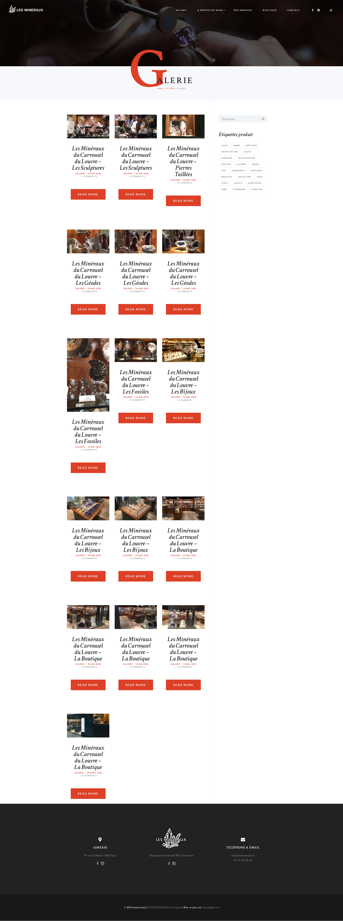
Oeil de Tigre (244, 177)
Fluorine (241, 164)
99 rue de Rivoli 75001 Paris (100, 855)
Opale (260, 177)
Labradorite (238, 170)
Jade (223, 170)
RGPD (152, 907)
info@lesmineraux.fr (243, 855)
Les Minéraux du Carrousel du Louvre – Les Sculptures (88, 158)
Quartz (238, 183)
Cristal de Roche (246, 158)
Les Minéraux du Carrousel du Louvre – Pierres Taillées (183, 161)
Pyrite (224, 183)
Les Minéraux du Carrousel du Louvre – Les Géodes (88, 273)
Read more (88, 194)
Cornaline (226, 158)
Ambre (236, 145)
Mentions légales (173, 907)
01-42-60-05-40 (243, 860)
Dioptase (226, 164)
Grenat (255, 164)
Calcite (247, 152)
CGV (159, 907)
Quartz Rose (254, 183)
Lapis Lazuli (256, 170)
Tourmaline (239, 189)
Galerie (80, 173)
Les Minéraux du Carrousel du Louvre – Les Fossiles (88, 432)
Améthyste (251, 145)
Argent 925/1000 (229, 152)
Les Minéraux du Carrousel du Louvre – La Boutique (183, 540)
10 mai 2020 (94, 173)
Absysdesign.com (210, 907)
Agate (224, 145)
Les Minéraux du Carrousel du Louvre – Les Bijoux (183, 382)
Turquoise (256, 189)
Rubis (224, 189)
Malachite (226, 177)
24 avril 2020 (94, 772)
